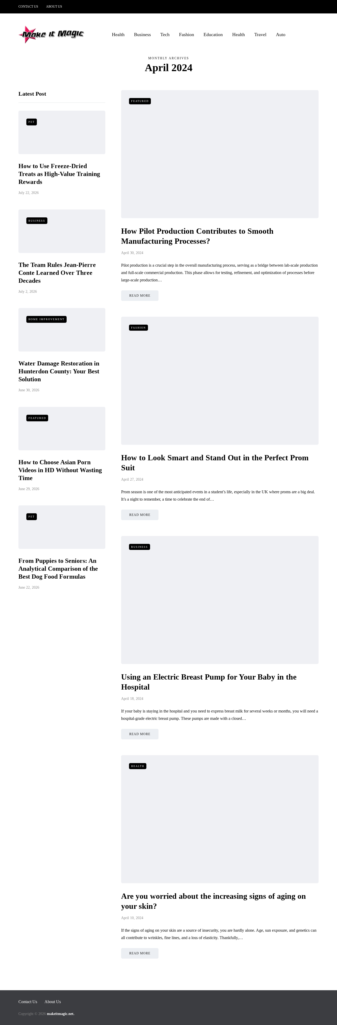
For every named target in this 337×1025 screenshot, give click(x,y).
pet (31, 122)
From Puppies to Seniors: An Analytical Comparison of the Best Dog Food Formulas (58, 569)
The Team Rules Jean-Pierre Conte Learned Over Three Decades (57, 272)
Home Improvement (46, 319)
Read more (139, 295)
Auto (280, 34)
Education (213, 34)
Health (118, 34)
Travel (260, 34)
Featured (37, 418)
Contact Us (28, 6)
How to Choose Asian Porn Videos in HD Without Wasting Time (60, 470)
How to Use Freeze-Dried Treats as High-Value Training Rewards (59, 174)
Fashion (186, 34)
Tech (165, 34)
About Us (54, 6)
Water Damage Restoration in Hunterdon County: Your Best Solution (58, 371)
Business (142, 34)
